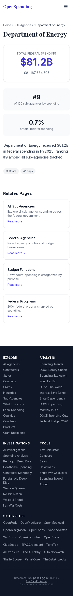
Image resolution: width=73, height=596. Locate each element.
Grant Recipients (14, 432)
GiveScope (10, 544)
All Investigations (14, 450)
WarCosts (9, 537)
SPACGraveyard (32, 544)
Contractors (11, 370)
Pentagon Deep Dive (17, 461)
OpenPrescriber (30, 537)
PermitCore (32, 559)
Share (12, 171)
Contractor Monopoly (17, 472)
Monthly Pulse (49, 410)
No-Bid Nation (12, 494)
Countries (9, 421)
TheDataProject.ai (55, 559)
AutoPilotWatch (54, 552)
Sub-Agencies (23, 25)
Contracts (9, 381)
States (7, 375)
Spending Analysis (15, 455)
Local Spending (13, 410)
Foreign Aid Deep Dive (15, 480)
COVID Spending (51, 404)
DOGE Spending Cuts (54, 415)
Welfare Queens (14, 488)
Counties (9, 415)
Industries (9, 392)
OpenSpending (17, 6)
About (44, 484)
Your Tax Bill (48, 381)
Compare (46, 455)
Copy (30, 171)
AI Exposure (11, 552)
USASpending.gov (37, 577)
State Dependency (52, 398)
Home (7, 25)
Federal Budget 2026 (54, 421)
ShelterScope (12, 559)
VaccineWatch (57, 530)
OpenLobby (37, 530)
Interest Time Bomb (53, 392)
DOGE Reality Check (53, 370)
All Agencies (11, 364)
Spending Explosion (53, 375)
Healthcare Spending (17, 467)
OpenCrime (51, 537)
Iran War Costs (13, 505)
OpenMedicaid (54, 522)
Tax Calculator (49, 450)
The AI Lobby (32, 552)
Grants (7, 387)
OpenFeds (10, 522)
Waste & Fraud (13, 499)
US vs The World (51, 387)
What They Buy (13, 404)
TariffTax (52, 544)
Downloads (47, 467)
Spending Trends (51, 364)
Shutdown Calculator (53, 472)
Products (9, 427)
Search (44, 461)
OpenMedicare (30, 522)
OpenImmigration (14, 530)
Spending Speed (51, 478)
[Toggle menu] (66, 6)
